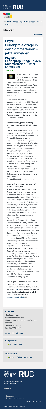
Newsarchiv (38, 34)
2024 (7, 24)
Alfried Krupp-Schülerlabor (24, 22)
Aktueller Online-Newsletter (20, 357)
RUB (9, 22)
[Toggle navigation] (40, 15)
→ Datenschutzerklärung (14, 398)
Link (16, 289)
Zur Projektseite (15, 344)
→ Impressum (9, 396)
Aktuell (39, 22)
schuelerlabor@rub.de (16, 297)
